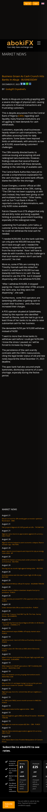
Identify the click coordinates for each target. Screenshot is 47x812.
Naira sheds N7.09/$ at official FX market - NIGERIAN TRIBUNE (23, 584)
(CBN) (20, 115)
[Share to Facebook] (21, 84)
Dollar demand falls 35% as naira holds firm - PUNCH (20, 607)
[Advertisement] (23, 19)
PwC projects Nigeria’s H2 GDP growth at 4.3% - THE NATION (23, 527)
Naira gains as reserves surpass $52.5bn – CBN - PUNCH (21, 724)
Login (36, 3)
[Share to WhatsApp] (27, 84)
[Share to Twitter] (30, 84)
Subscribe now (8, 805)
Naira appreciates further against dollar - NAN (18, 709)
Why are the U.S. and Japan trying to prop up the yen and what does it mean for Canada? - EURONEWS (22, 684)
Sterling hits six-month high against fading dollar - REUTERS (22, 568)
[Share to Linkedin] (24, 84)
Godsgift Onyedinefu (16, 89)
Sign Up (27, 3)
